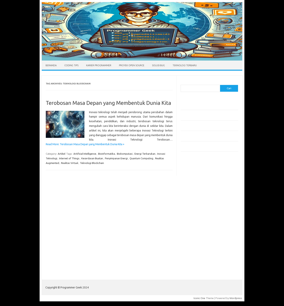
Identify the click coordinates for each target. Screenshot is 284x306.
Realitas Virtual (69, 163)
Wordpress (236, 298)
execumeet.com (192, 171)
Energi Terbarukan (144, 153)
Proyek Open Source (131, 65)
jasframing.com (191, 204)
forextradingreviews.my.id (198, 215)
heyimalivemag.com (194, 237)
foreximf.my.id (191, 208)
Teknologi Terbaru (185, 65)
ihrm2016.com (191, 245)
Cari (183, 82)
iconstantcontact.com (195, 197)
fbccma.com (189, 174)
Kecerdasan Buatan (92, 158)
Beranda (51, 65)
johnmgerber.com (193, 260)
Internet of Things (69, 158)
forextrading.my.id (193, 219)
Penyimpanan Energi (116, 158)
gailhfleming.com (192, 234)
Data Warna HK (189, 269)
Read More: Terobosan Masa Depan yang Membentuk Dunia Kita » (85, 144)
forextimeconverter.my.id (197, 223)
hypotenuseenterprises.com (199, 193)
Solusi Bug (158, 65)
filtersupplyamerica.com (197, 178)
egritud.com (189, 226)
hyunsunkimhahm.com (195, 241)
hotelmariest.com (193, 189)
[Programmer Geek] (142, 59)
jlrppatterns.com (192, 256)
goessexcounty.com (194, 182)
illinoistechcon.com (193, 249)
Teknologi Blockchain (92, 163)
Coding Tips (71, 65)
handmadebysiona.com (196, 185)
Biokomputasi (125, 153)
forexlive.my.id (191, 211)
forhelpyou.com (192, 230)
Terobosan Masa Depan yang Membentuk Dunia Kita (108, 103)
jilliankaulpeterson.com (196, 252)
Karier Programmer (98, 65)
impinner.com (190, 200)
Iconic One (199, 298)
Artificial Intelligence (84, 153)
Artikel (61, 153)
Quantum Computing (141, 158)
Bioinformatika (106, 153)
